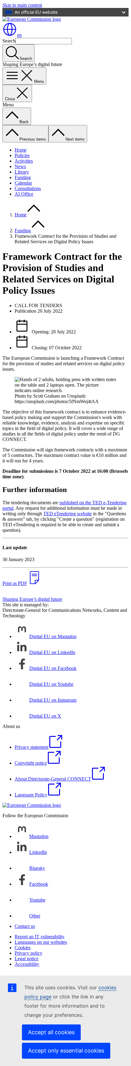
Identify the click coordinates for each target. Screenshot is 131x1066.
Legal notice (26, 958)
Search (9, 40)
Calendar (23, 183)
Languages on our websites (41, 942)
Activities (24, 161)
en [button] (19, 35)
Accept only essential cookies (66, 1050)
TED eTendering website (67, 513)
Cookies (22, 947)
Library (22, 172)
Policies (22, 155)
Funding (23, 177)
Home (21, 150)
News (20, 166)
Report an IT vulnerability (40, 936)
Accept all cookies (51, 1032)
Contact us (25, 926)
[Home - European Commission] (31, 19)
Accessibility (27, 964)
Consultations (28, 188)
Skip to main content (22, 5)
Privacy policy (28, 953)
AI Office (24, 194)
